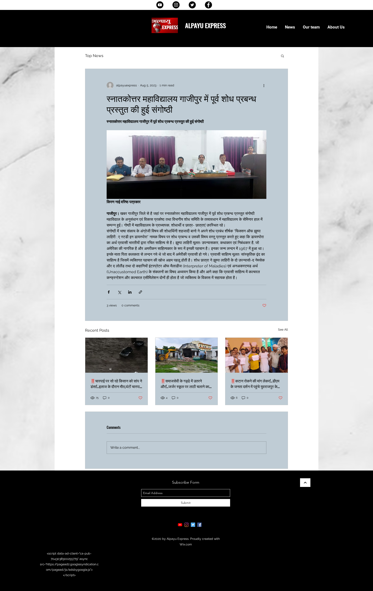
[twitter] (193, 525)
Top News (94, 55)
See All (283, 329)
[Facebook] (208, 4)
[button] (282, 55)
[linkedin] (186, 525)
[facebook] (199, 525)
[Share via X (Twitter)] (119, 292)
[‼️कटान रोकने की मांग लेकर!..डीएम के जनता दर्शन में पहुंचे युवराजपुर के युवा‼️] (256, 355)
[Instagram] (176, 4)
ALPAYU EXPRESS (205, 25)
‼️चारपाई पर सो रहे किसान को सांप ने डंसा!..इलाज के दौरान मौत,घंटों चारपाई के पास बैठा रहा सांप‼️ (116, 383)
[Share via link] (140, 292)
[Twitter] (192, 4)
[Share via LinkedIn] (130, 292)
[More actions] (263, 85)
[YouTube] (159, 4)
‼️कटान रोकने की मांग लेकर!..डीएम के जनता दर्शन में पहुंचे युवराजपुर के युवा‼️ (255, 383)
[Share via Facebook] (109, 292)
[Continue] (305, 482)
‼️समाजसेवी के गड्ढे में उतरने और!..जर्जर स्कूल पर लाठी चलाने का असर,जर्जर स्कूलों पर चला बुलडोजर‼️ (185, 383)
